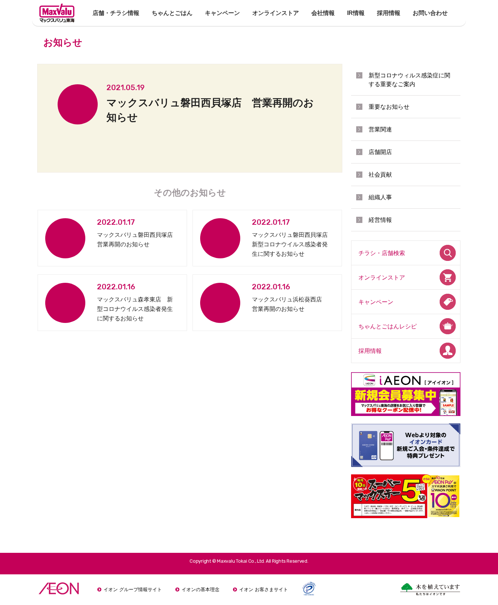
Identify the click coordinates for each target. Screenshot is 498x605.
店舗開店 (380, 152)
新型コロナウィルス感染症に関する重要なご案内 (409, 79)
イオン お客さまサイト (263, 589)
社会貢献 (380, 175)
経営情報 (380, 220)
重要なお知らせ (389, 107)
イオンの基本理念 (200, 589)
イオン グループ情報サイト (133, 589)
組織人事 (380, 197)
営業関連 (380, 129)
